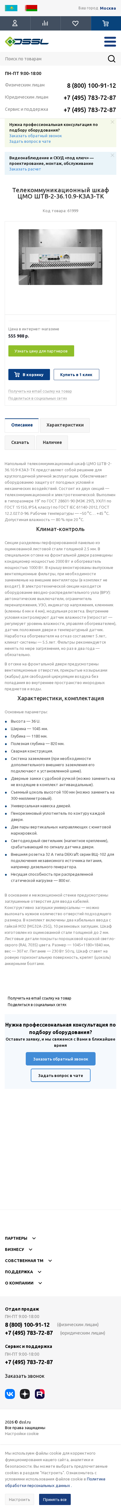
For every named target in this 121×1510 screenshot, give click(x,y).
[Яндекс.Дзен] (25, 1394)
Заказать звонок (24, 1375)
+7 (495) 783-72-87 (90, 97)
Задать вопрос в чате (30, 141)
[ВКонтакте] (10, 1394)
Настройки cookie (22, 1433)
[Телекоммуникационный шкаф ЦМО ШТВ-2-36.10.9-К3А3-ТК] (60, 269)
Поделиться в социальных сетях (37, 398)
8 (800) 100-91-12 (91, 85)
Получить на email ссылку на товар (40, 391)
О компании (19, 1283)
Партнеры (16, 1238)
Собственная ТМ (24, 1260)
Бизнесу (14, 1249)
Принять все (55, 1499)
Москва (108, 8)
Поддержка (19, 1272)
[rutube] (40, 1394)
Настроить (19, 1499)
